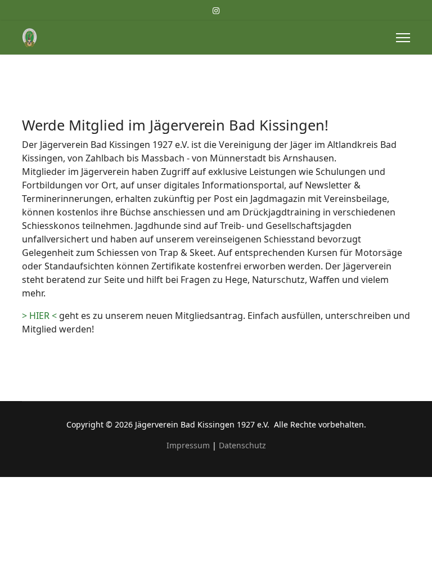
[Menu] (403, 38)
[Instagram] (216, 10)
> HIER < (39, 315)
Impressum (188, 445)
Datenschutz (242, 445)
